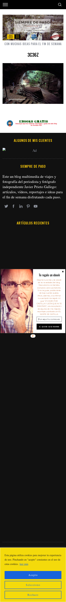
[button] (49, 275)
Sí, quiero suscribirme (49, 326)
